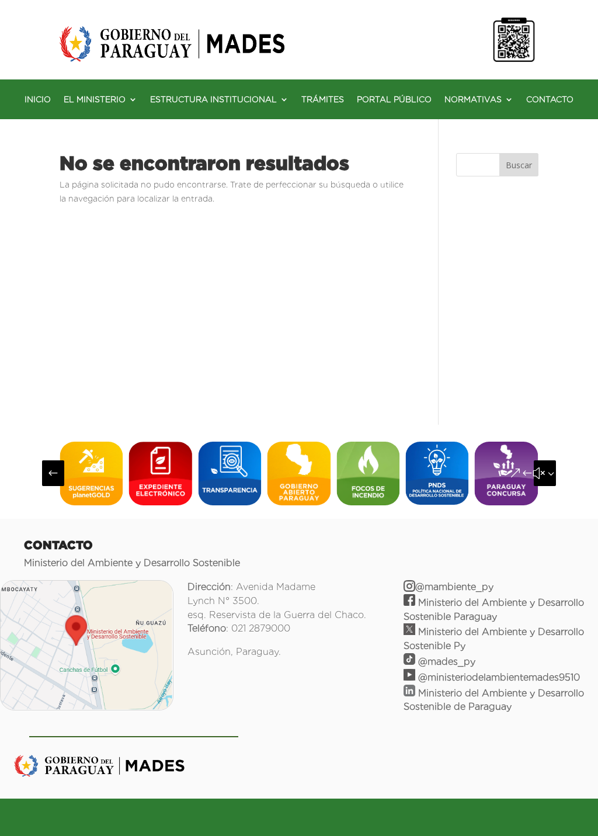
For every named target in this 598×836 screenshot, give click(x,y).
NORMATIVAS (473, 99)
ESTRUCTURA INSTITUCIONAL (213, 99)
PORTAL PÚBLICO (394, 99)
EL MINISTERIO (95, 99)
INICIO (38, 99)
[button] (53, 473)
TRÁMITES (322, 99)
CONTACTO (549, 99)
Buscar (519, 165)
